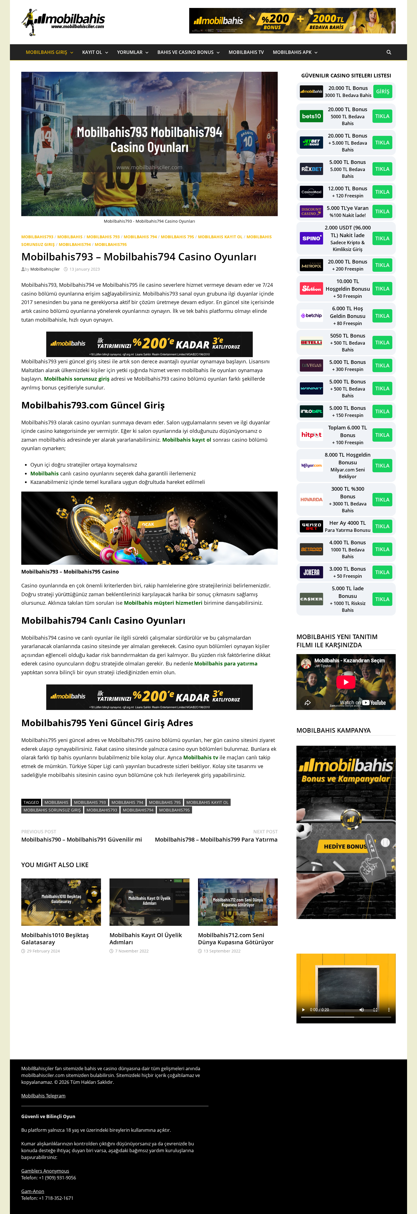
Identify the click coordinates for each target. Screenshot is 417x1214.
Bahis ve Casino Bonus (185, 52)
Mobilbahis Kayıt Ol (220, 236)
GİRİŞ (382, 91)
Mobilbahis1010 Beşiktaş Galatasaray (55, 938)
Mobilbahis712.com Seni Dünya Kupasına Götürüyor (236, 938)
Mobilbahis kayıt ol (186, 439)
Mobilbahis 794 (140, 236)
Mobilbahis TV (246, 52)
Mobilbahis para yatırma (226, 663)
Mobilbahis (70, 236)
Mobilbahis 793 (103, 236)
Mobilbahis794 (75, 244)
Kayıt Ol (92, 52)
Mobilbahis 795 (177, 236)
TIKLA (382, 116)
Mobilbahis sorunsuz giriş (76, 378)
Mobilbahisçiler (45, 269)
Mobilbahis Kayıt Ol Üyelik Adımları (145, 938)
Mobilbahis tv (200, 757)
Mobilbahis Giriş (46, 52)
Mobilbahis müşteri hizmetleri (163, 602)
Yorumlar (129, 52)
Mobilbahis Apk (292, 52)
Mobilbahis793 (37, 236)
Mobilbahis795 (111, 244)
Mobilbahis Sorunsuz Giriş (52, 810)
